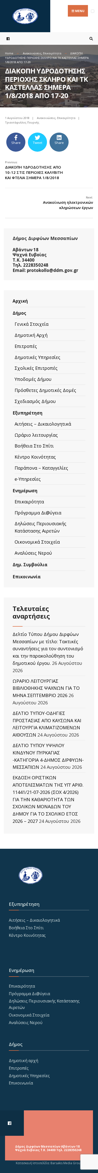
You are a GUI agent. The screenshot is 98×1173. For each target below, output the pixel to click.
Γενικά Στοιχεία (31, 324)
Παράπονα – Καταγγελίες (41, 468)
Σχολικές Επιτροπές (36, 368)
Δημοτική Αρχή (31, 335)
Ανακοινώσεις (32, 53)
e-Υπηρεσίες (28, 479)
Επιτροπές (26, 346)
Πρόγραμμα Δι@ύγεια (38, 513)
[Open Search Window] (90, 38)
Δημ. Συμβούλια (30, 565)
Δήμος (19, 313)
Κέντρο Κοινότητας (35, 457)
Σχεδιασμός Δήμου (35, 401)
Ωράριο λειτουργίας (36, 435)
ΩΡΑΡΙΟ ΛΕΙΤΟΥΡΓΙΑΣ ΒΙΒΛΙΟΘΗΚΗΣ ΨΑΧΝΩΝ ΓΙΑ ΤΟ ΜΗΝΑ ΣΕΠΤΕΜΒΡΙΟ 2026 (46, 688)
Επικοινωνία (27, 577)
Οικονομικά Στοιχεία (37, 542)
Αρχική (20, 301)
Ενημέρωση (25, 491)
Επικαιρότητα (52, 53)
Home (9, 53)
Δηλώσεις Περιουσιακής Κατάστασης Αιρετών (40, 527)
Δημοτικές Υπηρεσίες (37, 357)
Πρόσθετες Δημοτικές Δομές (45, 390)
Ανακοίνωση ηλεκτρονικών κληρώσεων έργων (68, 202)
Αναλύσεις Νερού (33, 553)
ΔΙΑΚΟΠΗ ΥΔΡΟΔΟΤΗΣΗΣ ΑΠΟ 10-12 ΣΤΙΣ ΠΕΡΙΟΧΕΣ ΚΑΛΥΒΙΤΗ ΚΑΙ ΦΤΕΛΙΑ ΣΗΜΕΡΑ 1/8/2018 (34, 170)
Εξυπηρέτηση (27, 413)
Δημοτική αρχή (23, 1060)
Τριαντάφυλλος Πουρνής (22, 122)
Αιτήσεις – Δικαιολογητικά (43, 424)
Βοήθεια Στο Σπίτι (34, 446)
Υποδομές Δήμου (33, 379)
